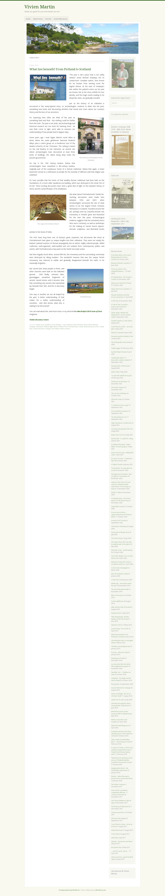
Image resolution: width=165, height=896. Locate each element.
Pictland (61, 326)
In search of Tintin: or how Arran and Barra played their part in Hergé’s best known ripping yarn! (122, 751)
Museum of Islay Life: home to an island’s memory (121, 563)
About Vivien (38, 19)
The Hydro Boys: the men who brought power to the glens (121, 543)
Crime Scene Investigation (120, 568)
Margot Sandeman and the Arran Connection (120, 296)
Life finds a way (116, 399)
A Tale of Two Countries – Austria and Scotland (120, 306)
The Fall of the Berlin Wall (119, 589)
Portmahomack (73, 326)
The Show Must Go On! (119, 417)
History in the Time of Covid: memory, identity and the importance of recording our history (121, 485)
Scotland (48, 325)
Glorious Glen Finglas (118, 818)
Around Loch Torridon (119, 520)
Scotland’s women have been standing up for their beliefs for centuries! (122, 733)
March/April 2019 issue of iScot (89, 311)
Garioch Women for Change (120, 688)
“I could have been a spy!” (120, 405)
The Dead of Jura (117, 538)
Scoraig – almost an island (120, 652)
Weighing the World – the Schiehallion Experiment (119, 769)
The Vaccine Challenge (118, 393)
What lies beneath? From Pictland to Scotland (60, 69)
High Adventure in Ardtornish (121, 423)
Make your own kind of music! (121, 283)
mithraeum (39, 326)
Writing (58, 325)
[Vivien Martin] (82, 38)
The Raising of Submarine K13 (121, 806)
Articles (48, 19)
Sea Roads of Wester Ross (120, 532)
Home (28, 19)
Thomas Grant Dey (117, 812)
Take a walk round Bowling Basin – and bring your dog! (120, 741)
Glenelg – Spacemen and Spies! (121, 841)
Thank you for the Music (119, 382)
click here (125, 114)
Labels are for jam (117, 700)
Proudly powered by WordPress (69, 890)
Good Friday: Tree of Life (119, 629)
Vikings (48, 329)
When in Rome (65, 329)
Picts (65, 326)
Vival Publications (60, 19)
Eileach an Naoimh (117, 333)
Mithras (46, 326)
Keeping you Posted (118, 658)
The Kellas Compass (118, 784)
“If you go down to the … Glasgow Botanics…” (119, 270)
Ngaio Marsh (54, 326)
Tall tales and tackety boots (120, 646)
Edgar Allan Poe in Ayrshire (120, 289)
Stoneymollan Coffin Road (120, 366)
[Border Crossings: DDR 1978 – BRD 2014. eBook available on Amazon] (122, 165)
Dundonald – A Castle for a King (122, 439)
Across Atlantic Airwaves (119, 411)
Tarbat (81, 326)
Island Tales (115, 372)
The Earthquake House (119, 342)
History (38, 325)
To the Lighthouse (117, 601)
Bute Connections (117, 595)
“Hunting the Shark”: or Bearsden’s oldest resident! (120, 359)
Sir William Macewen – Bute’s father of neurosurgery (121, 445)
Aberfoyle (114, 838)
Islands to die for (117, 625)
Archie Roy (114, 301)
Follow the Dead (116, 830)
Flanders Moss (116, 613)
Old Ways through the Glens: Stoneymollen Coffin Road (121, 704)
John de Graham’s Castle (119, 574)
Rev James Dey (116, 847)
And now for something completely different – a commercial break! (119, 792)
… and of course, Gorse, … (120, 851)
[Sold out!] (122, 208)
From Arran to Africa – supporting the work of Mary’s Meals (121, 514)
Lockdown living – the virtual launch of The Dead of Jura (120, 499)
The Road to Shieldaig (118, 526)
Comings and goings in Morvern (122, 429)
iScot (42, 325)
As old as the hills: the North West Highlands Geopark (120, 665)
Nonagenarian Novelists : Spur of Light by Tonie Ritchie (121, 475)
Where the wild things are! (120, 726)
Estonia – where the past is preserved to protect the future (122, 777)
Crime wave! (115, 834)
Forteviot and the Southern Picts (122, 336)
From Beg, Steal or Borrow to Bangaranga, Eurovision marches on (121, 257)
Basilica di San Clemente (75, 325)
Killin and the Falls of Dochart (121, 607)
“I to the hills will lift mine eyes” (121, 376)
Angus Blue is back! (117, 506)
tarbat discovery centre (91, 326)
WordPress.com (101, 890)
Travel (53, 325)
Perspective (115, 684)
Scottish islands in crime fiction (121, 321)
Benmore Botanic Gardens (120, 263)
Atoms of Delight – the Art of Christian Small (121, 695)
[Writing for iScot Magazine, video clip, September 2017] (122, 233)
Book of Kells (88, 325)
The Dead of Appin (117, 387)
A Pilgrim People (116, 464)
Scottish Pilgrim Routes (119, 352)
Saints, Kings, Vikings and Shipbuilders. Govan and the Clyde (121, 315)
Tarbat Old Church (39, 329)
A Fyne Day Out (116, 580)
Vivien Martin (40, 6)
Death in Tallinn (116, 492)
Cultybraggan (115, 348)
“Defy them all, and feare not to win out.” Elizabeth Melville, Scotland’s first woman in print (122, 760)
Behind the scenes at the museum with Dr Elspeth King (121, 713)
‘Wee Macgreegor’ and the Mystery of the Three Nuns (120, 618)
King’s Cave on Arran (118, 435)
